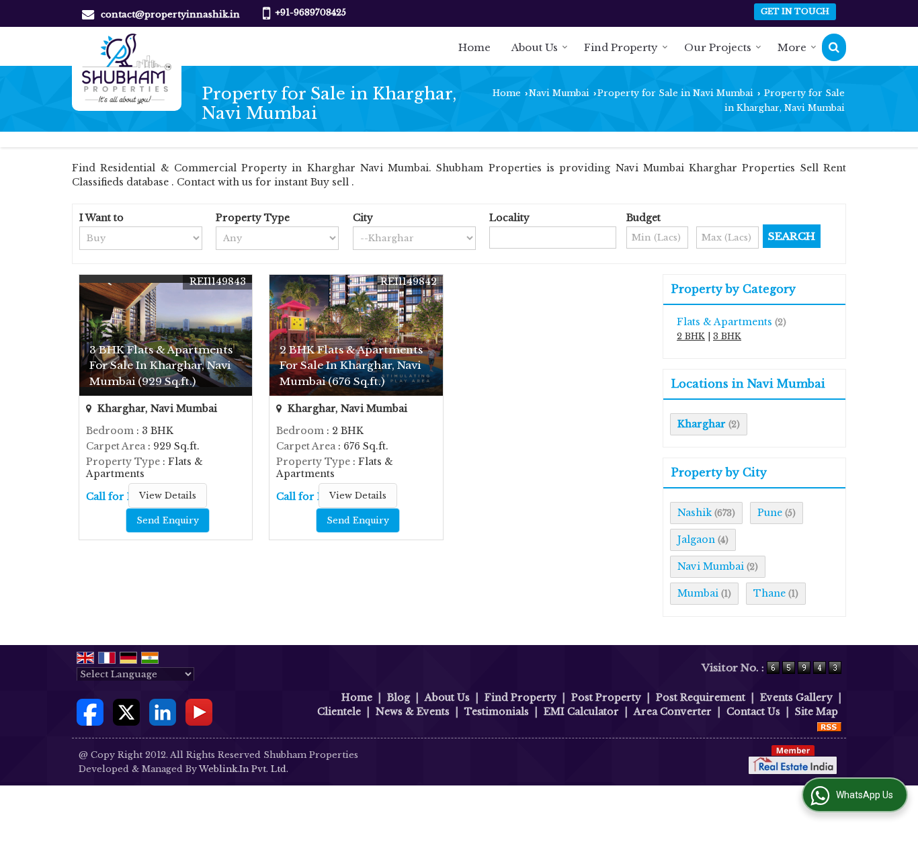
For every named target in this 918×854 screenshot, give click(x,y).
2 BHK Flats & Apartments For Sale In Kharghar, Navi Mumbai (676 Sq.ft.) (351, 365)
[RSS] (829, 726)
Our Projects (717, 47)
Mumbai (697, 593)
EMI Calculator (581, 712)
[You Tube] (198, 711)
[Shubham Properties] (126, 69)
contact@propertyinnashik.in (170, 14)
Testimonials (496, 712)
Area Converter (673, 712)
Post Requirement (700, 697)
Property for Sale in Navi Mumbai (675, 93)
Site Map (816, 712)
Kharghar (701, 424)
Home (474, 47)
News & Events (413, 712)
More (792, 47)
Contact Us (753, 712)
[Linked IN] (162, 711)
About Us (534, 47)
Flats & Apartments (724, 322)
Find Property (621, 47)
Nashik (694, 513)
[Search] (834, 47)
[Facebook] (90, 711)
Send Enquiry (167, 520)
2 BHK (691, 336)
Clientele (339, 712)
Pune (769, 513)
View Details (167, 495)
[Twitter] (126, 711)
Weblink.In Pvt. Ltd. (243, 769)
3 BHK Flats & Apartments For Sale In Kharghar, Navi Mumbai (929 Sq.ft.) (161, 365)
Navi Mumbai (559, 93)
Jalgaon (696, 539)
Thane (769, 593)
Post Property (606, 697)
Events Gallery (796, 697)
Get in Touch (795, 11)
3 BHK (727, 336)
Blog (398, 697)
